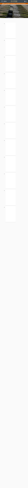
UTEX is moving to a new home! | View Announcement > (14, 3)
